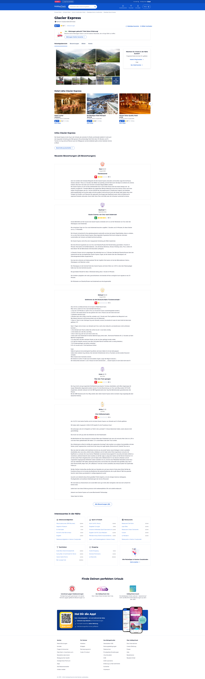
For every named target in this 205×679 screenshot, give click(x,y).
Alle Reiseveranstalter (63, 666)
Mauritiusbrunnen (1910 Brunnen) (65, 523)
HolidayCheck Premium (63, 661)
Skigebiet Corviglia (94, 526)
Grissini (124, 532)
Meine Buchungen (62, 643)
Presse (128, 649)
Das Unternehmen (132, 643)
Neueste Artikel (131, 658)
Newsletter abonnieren (63, 655)
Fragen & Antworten (62, 649)
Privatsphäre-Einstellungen (111, 652)
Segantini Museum (61, 526)
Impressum (106, 669)
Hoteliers (82, 643)
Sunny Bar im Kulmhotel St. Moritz (66, 554)
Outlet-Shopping (94, 551)
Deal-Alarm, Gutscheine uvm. (65, 652)
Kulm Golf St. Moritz (94, 523)
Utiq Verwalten (107, 655)
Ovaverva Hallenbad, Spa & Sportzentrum (100, 529)
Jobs (128, 652)
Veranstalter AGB (108, 643)
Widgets (82, 646)
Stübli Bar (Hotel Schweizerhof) (65, 551)
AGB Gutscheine (108, 661)
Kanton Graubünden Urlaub (78, 12)
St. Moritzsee (60, 529)
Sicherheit (106, 666)
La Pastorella (92, 557)
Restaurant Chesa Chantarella (130, 529)
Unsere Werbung (131, 646)
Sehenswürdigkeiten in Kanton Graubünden (68, 539)
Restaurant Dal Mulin (128, 523)
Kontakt (135, 1)
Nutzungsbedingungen (109, 646)
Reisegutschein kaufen (63, 658)
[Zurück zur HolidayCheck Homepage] (60, 7)
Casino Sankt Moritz (62, 557)
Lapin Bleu (125, 526)
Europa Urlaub (57, 12)
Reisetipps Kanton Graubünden (94, 12)
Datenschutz (107, 649)
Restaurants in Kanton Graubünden (132, 539)
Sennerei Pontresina (94, 554)
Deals (57, 1)
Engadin (58, 535)
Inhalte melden (61, 669)
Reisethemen (130, 655)
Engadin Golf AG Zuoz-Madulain (98, 532)
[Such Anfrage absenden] (95, 7)
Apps (58, 663)
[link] (123, 7)
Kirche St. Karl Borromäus (63, 532)
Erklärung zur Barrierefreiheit (111, 663)
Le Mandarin (125, 535)
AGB (104, 658)
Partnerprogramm (85, 649)
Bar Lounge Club (61, 560)
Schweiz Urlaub (66, 12)
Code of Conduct (85, 652)
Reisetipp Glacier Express (110, 12)
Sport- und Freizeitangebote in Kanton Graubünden (102, 539)
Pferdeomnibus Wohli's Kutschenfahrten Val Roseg (100, 535)
